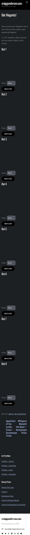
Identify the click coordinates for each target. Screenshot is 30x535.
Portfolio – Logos (7, 470)
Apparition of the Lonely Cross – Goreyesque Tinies (11, 428)
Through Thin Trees (8, 487)
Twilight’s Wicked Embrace (10, 500)
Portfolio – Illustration (9, 466)
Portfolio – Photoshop (9, 474)
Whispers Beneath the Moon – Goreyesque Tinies (21, 427)
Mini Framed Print (20, 414)
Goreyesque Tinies (7, 496)
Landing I (4, 492)
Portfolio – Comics (8, 461)
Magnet (11, 414)
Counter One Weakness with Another (14, 505)
